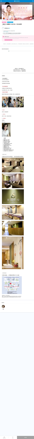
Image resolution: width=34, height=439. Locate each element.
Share (31, 3)
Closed (25, 437)
